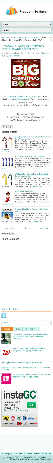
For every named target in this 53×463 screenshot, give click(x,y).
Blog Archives (32, 329)
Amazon (12, 37)
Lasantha (42, 457)
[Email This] (2, 126)
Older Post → (45, 228)
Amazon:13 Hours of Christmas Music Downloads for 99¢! (22, 47)
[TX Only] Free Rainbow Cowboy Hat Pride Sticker (22, 362)
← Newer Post (8, 228)
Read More (5, 151)
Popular (7, 329)
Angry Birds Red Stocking (25, 192)
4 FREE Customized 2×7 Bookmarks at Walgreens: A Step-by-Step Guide (29, 349)
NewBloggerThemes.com (40, 459)
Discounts (28, 37)
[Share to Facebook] (11, 126)
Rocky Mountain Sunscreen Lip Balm (29, 156)
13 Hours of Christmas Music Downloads (23, 96)
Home (5, 37)
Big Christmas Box (22, 99)
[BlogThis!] (5, 126)
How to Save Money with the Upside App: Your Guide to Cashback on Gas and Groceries (30, 336)
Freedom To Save (25, 454)
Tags (18, 329)
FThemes (18, 457)
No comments (14, 56)
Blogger (47, 454)
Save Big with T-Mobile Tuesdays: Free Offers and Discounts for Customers (32, 375)
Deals (20, 37)
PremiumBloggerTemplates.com (16, 459)
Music (36, 37)
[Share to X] (8, 126)
